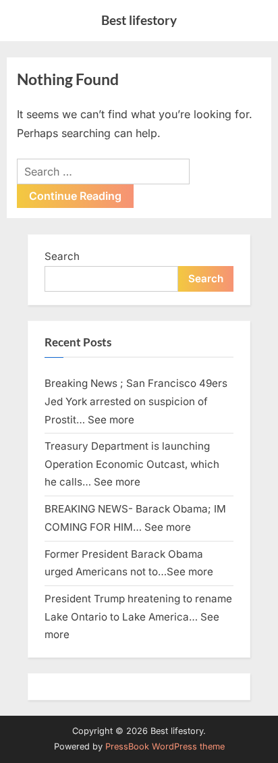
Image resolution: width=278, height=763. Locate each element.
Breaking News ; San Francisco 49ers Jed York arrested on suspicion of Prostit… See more (136, 401)
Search (62, 256)
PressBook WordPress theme (165, 746)
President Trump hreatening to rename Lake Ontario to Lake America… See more (138, 616)
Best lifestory (139, 20)
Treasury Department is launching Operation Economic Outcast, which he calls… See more (132, 464)
